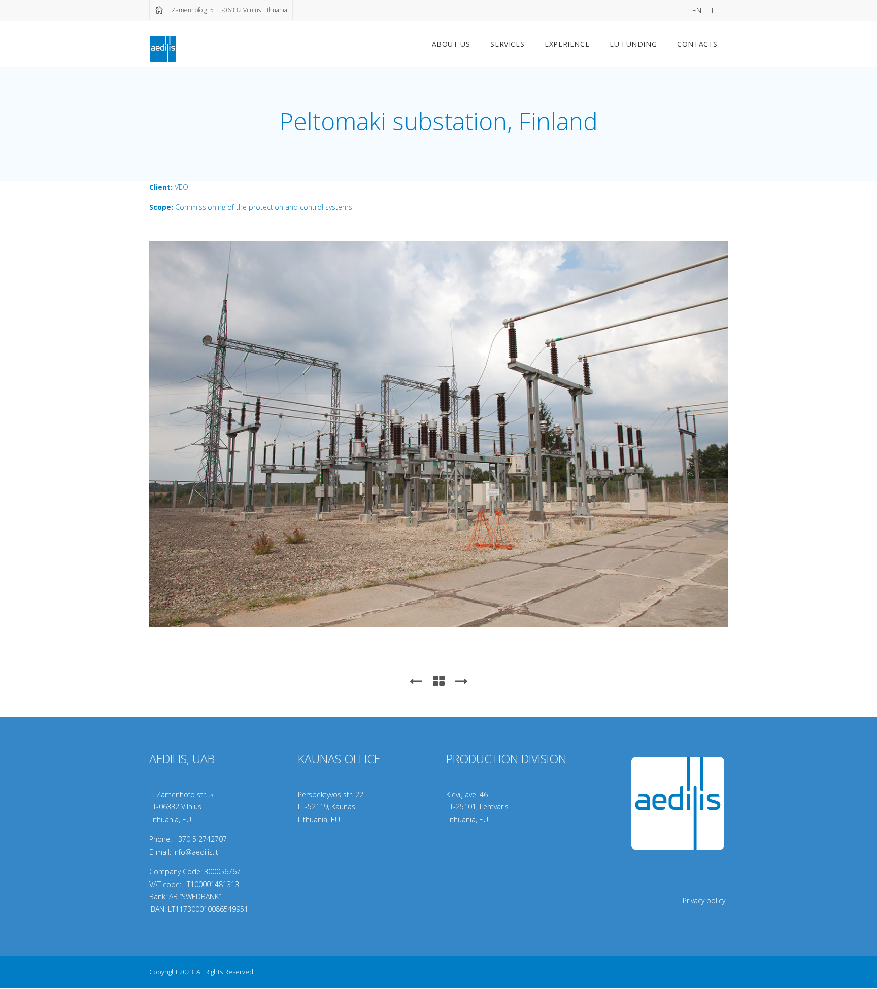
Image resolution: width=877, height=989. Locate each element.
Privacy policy (704, 900)
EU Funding (633, 44)
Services (507, 44)
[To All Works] (438, 680)
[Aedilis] (163, 47)
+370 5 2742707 (200, 839)
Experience (567, 44)
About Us (451, 44)
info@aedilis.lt (195, 852)
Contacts (697, 44)
